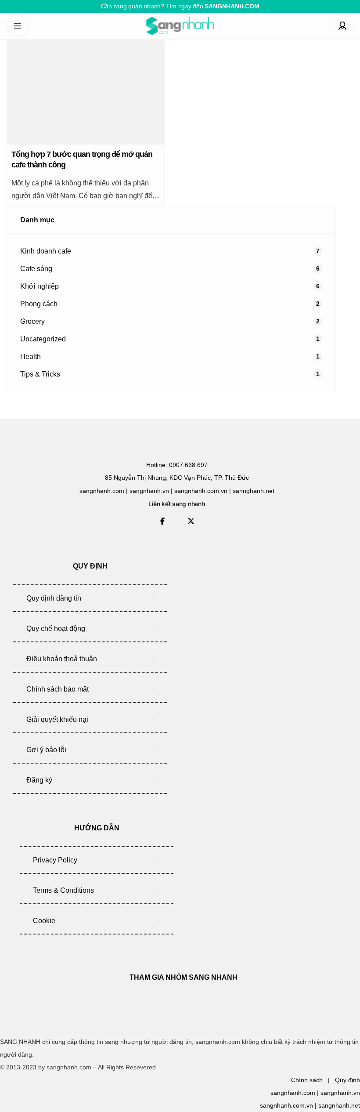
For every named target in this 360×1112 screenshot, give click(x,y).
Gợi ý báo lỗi (46, 749)
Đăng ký (39, 780)
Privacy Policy (55, 860)
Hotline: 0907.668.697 (177, 464)
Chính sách (307, 1079)
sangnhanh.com (292, 1092)
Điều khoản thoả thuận (61, 659)
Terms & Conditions (63, 890)
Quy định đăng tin (53, 598)
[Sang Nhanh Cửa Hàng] (180, 26)
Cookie (44, 920)
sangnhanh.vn (340, 1092)
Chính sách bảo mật (57, 689)
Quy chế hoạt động (55, 628)
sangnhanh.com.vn (286, 1105)
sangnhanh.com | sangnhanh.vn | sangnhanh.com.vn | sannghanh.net (176, 490)
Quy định (347, 1079)
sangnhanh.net (339, 1105)
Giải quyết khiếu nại (57, 719)
